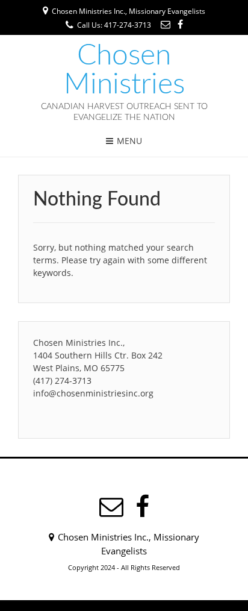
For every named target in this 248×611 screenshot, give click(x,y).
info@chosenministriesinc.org (93, 393)
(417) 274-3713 (62, 380)
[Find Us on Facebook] (180, 24)
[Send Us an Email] (165, 24)
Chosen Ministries (124, 70)
